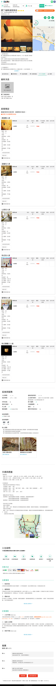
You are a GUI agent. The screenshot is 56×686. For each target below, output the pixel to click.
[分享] (45, 17)
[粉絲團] (49, 17)
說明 (43, 74)
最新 (6, 74)
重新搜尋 (42, 5)
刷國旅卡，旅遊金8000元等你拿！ (46, 10)
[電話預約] (52, 17)
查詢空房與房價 (5, 152)
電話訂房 (4, 155)
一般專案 (14, 126)
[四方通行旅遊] (6, 2)
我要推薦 (23, 675)
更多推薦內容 (33, 675)
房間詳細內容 (7, 158)
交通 (34, 74)
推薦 (51, 74)
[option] (10, 444)
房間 (15, 74)
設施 (24, 74)
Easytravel (30, 685)
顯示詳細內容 (6, 454)
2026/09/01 (32, 126)
